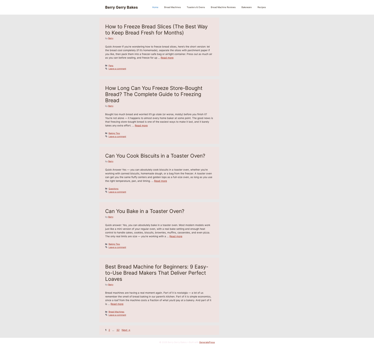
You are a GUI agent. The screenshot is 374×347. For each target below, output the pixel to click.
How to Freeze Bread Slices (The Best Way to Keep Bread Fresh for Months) (156, 29)
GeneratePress (207, 342)
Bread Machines (172, 7)
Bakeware (246, 7)
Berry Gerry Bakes (121, 7)
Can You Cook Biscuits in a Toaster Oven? (155, 156)
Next (126, 330)
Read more (167, 57)
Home (155, 7)
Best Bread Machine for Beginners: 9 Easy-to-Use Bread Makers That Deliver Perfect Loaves (156, 273)
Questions (113, 188)
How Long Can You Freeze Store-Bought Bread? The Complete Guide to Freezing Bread (153, 94)
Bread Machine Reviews (223, 7)
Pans (111, 65)
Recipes (262, 7)
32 (118, 330)
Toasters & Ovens (196, 7)
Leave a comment (117, 68)
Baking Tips (114, 133)
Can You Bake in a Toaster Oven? (144, 211)
